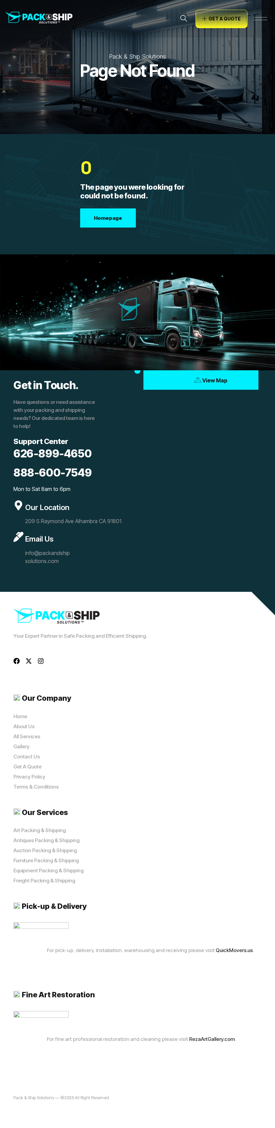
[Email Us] (18, 537)
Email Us (39, 539)
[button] (183, 18)
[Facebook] (16, 661)
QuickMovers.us (234, 950)
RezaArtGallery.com (212, 1039)
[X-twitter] (28, 661)
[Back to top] (260, 1113)
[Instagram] (41, 661)
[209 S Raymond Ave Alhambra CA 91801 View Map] (137, 370)
